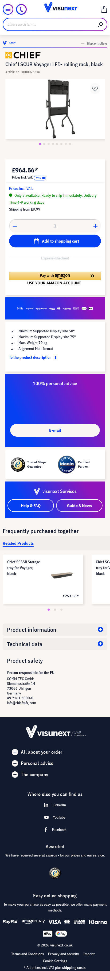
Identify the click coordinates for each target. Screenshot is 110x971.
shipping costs (73, 967)
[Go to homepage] (55, 9)
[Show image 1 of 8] (40, 144)
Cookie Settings (55, 960)
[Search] (100, 24)
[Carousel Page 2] (55, 610)
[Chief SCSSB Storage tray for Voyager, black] (62, 576)
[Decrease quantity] (14, 225)
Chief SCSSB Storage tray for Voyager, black (23, 567)
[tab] (18, 543)
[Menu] (8, 9)
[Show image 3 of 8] (49, 144)
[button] (55, 278)
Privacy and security (63, 954)
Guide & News (79, 505)
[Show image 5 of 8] (57, 144)
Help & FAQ (31, 505)
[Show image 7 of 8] (66, 144)
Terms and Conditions (27, 954)
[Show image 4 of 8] (53, 144)
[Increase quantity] (95, 225)
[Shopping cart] (104, 9)
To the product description (30, 357)
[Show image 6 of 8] (61, 144)
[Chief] (55, 55)
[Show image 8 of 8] (70, 144)
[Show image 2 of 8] (44, 144)
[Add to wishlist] (95, 88)
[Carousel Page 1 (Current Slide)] (49, 610)
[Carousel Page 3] (61, 610)
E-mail (55, 430)
